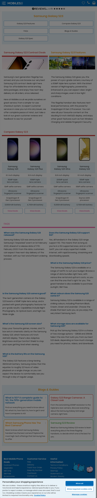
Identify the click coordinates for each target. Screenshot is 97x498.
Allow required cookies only (79, 489)
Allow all (79, 483)
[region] (48, 488)
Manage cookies (79, 494)
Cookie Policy (40, 495)
